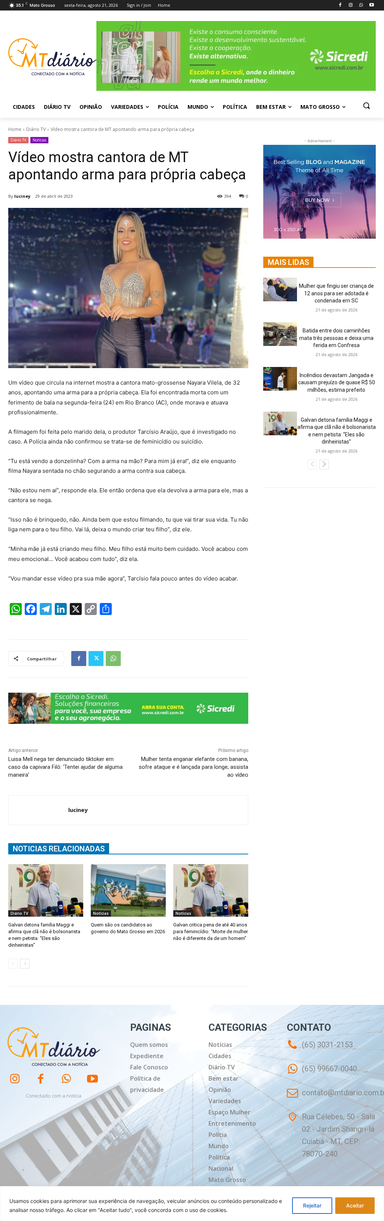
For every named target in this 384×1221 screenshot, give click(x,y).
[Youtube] (371, 5)
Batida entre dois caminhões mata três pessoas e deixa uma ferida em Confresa (336, 338)
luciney (22, 196)
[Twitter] (96, 658)
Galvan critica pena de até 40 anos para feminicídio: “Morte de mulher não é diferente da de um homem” (210, 931)
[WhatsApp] (361, 5)
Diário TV (36, 129)
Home (14, 129)
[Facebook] (340, 5)
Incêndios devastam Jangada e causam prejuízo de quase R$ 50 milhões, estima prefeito (336, 382)
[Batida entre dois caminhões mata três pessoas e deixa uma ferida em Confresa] (280, 334)
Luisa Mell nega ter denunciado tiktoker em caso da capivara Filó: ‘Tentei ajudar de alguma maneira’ (65, 767)
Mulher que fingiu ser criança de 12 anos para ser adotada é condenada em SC (336, 293)
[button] (366, 105)
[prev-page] (13, 963)
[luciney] (38, 810)
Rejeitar (312, 1205)
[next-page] (25, 963)
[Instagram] (350, 5)
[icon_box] (322, 1074)
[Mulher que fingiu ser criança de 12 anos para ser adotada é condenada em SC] (280, 289)
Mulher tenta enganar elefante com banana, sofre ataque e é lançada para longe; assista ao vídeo (193, 767)
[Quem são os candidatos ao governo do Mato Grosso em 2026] (128, 890)
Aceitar (355, 1205)
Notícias (39, 140)
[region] (192, 1203)
